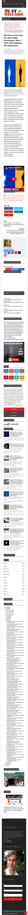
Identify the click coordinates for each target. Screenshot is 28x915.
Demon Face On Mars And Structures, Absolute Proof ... (15, 651)
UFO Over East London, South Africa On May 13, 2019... (14, 700)
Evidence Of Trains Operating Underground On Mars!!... (13, 658)
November (9, 611)
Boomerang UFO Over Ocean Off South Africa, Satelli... (14, 666)
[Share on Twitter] (18, 208)
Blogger (8, 269)
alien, (6, 50)
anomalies (6, 24)
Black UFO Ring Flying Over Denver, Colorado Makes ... (14, 750)
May (7, 620)
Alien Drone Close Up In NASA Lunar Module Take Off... (14, 645)
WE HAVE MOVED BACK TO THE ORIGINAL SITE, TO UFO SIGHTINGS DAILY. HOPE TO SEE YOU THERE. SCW (17, 530)
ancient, (12, 50)
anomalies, (17, 50)
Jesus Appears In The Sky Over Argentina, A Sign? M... (13, 697)
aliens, (9, 50)
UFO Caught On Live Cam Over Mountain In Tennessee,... (13, 742)
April (7, 762)
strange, (17, 52)
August (8, 615)
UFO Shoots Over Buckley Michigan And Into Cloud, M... (14, 638)
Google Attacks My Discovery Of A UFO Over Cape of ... (14, 718)
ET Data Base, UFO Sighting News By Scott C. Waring (14, 911)
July (7, 617)
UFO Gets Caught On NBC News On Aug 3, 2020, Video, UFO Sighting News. (17, 519)
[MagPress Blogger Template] (14, 12)
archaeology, (7, 51)
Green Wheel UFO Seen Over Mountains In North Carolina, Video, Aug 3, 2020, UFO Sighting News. (17, 542)
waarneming (17, 28)
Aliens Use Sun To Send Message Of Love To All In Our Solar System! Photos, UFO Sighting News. (16, 433)
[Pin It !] (8, 215)
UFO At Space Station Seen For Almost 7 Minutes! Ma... (13, 711)
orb (6, 591)
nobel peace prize (16, 25)
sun (18, 26)
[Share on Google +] (8, 211)
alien (9, 23)
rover (6, 594)
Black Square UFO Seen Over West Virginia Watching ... (14, 640)
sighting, (8, 52)
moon (6, 582)
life (5, 580)
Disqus (14, 269)
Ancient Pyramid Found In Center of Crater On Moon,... (14, 674)
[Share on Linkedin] (18, 211)
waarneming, (16, 53)
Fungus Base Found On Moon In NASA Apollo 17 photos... (15, 737)
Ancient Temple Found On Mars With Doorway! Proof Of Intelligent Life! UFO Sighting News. (16, 469)
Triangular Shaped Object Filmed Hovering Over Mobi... (14, 687)
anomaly (11, 24)
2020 (6, 607)
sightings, (13, 52)
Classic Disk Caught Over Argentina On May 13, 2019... (14, 695)
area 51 (7, 568)
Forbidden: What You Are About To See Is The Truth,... (14, 635)
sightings (10, 26)
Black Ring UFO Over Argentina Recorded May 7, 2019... (13, 705)
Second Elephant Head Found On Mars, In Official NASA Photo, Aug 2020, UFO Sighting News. (17, 507)
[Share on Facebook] (8, 208)
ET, (18, 51)
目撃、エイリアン (8, 29)
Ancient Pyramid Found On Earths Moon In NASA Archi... (14, 734)
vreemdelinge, (9, 53)
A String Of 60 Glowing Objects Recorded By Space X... (13, 661)
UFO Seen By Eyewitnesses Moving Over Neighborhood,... (14, 684)
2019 (6, 608)
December (9, 610)
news (6, 588)
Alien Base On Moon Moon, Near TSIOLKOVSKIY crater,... (13, 682)
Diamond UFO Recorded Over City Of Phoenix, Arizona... (15, 721)
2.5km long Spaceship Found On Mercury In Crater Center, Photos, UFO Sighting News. (17, 445)
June (7, 618)
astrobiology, (13, 51)
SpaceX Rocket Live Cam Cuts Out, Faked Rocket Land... (14, 752)
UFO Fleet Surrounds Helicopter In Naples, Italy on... (14, 671)
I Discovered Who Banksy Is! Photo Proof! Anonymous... (14, 708)
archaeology (16, 24)
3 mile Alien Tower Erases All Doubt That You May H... (14, 643)
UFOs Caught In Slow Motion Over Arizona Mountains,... (14, 624)
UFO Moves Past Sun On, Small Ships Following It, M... (14, 744)
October (8, 613)
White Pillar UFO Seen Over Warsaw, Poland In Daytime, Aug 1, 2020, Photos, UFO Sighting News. (17, 493)
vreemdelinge (11, 28)
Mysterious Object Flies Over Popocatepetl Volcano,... (13, 679)
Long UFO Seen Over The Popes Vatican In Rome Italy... (13, 630)
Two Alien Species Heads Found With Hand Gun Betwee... (15, 757)
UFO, (23, 52)
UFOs (5, 28)
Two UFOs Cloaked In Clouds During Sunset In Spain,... (14, 627)
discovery (7, 574)
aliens (12, 23)
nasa (6, 585)
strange (14, 26)
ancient (15, 23)
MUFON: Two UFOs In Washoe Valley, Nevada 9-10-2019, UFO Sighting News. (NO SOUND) (17, 457)
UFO (21, 26)
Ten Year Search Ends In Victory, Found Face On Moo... (13, 713)
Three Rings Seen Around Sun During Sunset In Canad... (15, 747)
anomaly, (22, 50)
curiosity (7, 571)
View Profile (9, 250)
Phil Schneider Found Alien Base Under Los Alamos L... (13, 729)
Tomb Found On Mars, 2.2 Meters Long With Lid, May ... (14, 760)
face (6, 577)
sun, (20, 52)
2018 (6, 765)
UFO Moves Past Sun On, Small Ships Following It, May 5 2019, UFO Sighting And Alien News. (13, 40)
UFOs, (5, 53)
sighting (6, 26)
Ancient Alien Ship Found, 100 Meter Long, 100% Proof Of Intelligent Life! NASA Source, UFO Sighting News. (17, 481)
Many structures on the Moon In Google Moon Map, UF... (13, 690)
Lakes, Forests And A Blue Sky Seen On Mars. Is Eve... (14, 677)
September (9, 614)
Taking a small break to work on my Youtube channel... (14, 692)
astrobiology (6, 25)
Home (5, 23)
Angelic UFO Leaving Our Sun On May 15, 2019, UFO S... (15, 653)
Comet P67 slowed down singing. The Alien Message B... (15, 731)
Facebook (21, 269)
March (8, 763)
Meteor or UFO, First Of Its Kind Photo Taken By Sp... (13, 724)
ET (10, 25)
